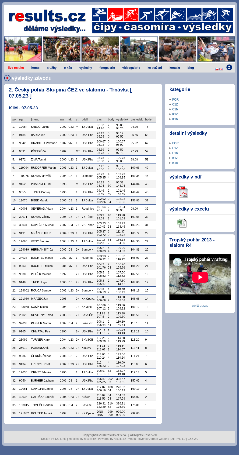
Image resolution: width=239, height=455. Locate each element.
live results (16, 67)
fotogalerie (107, 67)
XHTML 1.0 (178, 438)
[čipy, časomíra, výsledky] (119, 49)
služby (51, 67)
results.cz (90, 438)
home (35, 67)
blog (190, 67)
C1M (175, 109)
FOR (175, 99)
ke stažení (155, 67)
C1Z (175, 104)
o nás (68, 67)
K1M (175, 119)
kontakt (174, 67)
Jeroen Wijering (159, 438)
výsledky (85, 67)
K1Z (175, 114)
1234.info (61, 438)
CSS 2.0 (193, 438)
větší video (200, 306)
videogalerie (131, 67)
